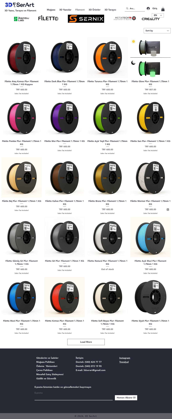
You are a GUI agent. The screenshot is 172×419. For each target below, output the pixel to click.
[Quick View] (21, 57)
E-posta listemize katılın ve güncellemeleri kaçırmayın (63, 387)
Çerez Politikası (44, 370)
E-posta (39, 393)
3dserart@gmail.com (94, 370)
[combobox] (157, 30)
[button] (163, 9)
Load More (86, 342)
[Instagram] (167, 209)
